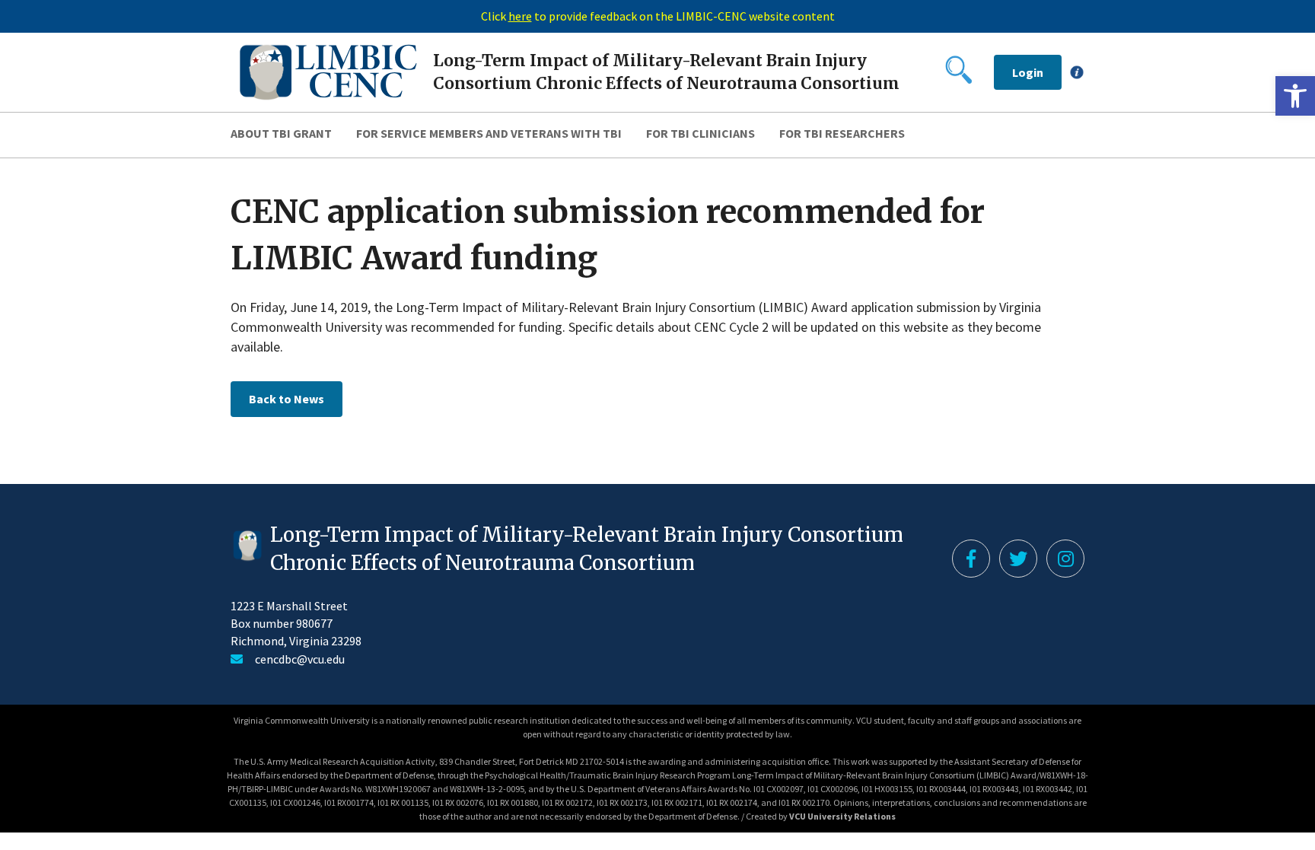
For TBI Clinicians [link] (700, 133)
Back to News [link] (286, 398)
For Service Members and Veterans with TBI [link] (489, 133)
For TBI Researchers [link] (842, 133)
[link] (1295, 96)
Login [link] (1027, 72)
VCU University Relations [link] (842, 816)
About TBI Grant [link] (281, 133)
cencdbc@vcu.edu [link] (300, 659)
